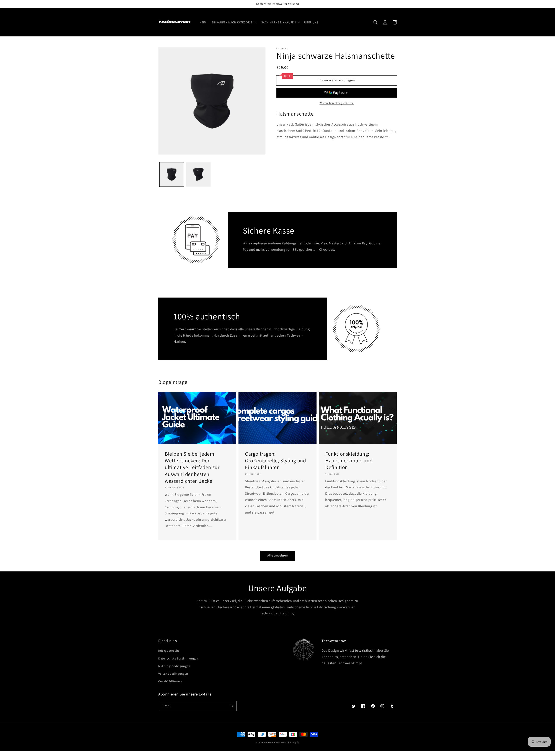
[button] (233, 22)
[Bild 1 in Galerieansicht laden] (171, 174)
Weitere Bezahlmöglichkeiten (337, 103)
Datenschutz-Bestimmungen (178, 658)
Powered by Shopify (288, 742)
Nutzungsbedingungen (174, 666)
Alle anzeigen (277, 555)
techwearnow (271, 742)
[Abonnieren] (231, 706)
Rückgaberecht (168, 651)
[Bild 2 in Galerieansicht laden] (198, 174)
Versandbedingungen (173, 674)
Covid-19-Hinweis (170, 681)
